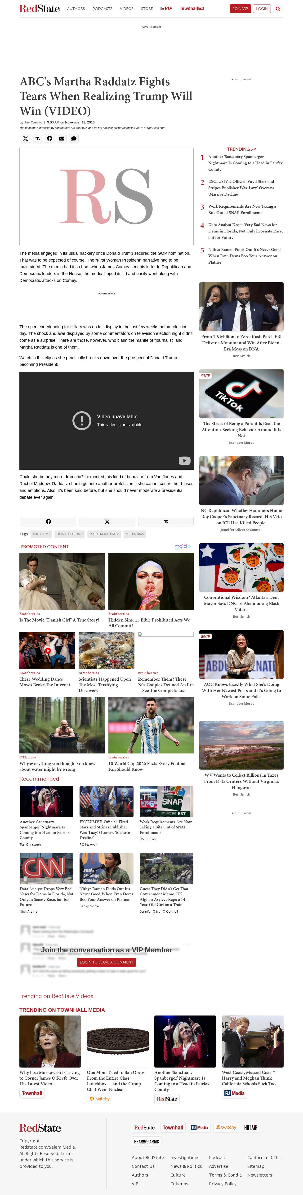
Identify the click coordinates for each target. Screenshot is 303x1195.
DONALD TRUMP (70, 534)
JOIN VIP (240, 8)
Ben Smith (241, 356)
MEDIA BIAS (135, 534)
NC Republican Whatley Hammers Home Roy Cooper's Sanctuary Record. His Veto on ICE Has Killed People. (241, 516)
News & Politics (186, 1166)
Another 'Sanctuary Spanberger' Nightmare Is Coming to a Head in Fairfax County (45, 830)
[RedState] (39, 8)
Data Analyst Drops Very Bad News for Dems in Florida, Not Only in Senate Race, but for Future (46, 897)
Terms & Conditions (227, 1175)
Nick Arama (28, 912)
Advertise (218, 1166)
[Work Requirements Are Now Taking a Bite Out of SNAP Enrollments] (166, 801)
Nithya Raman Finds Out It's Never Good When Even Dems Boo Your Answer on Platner (106, 894)
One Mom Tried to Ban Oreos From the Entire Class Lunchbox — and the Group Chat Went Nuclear (116, 1081)
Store (147, 8)
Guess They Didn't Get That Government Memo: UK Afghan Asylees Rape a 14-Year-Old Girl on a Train (164, 897)
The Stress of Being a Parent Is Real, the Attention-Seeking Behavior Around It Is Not (241, 429)
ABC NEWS (41, 534)
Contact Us (143, 1166)
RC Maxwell (88, 845)
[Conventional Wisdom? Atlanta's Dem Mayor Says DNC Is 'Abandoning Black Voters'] (241, 567)
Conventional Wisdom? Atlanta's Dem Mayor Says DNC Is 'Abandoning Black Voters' (241, 603)
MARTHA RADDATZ (104, 534)
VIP (135, 1183)
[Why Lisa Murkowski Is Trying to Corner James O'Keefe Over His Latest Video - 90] (50, 1042)
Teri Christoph (30, 845)
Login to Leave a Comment (106, 962)
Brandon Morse (241, 442)
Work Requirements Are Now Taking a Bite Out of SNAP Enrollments (166, 827)
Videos (127, 8)
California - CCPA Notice (265, 1157)
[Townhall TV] (191, 9)
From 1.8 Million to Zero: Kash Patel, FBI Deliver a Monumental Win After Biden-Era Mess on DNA (241, 342)
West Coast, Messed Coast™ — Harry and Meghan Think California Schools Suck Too (251, 1078)
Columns (179, 1183)
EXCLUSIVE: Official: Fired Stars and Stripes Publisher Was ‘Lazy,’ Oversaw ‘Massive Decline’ (105, 830)
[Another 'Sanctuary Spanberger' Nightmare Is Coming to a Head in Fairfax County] (46, 801)
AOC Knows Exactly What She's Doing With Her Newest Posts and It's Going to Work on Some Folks (241, 690)
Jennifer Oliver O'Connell (159, 912)
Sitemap (255, 1166)
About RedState (148, 1157)
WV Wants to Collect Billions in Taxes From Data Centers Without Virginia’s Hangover (241, 780)
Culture (178, 1175)
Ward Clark (148, 839)
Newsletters (259, 1175)
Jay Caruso (33, 122)
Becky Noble (89, 906)
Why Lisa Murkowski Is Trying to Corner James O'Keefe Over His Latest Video (49, 1078)
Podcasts (102, 8)
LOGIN (262, 8)
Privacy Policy (222, 1183)
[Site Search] (278, 8)
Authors (76, 8)
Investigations (184, 1157)
